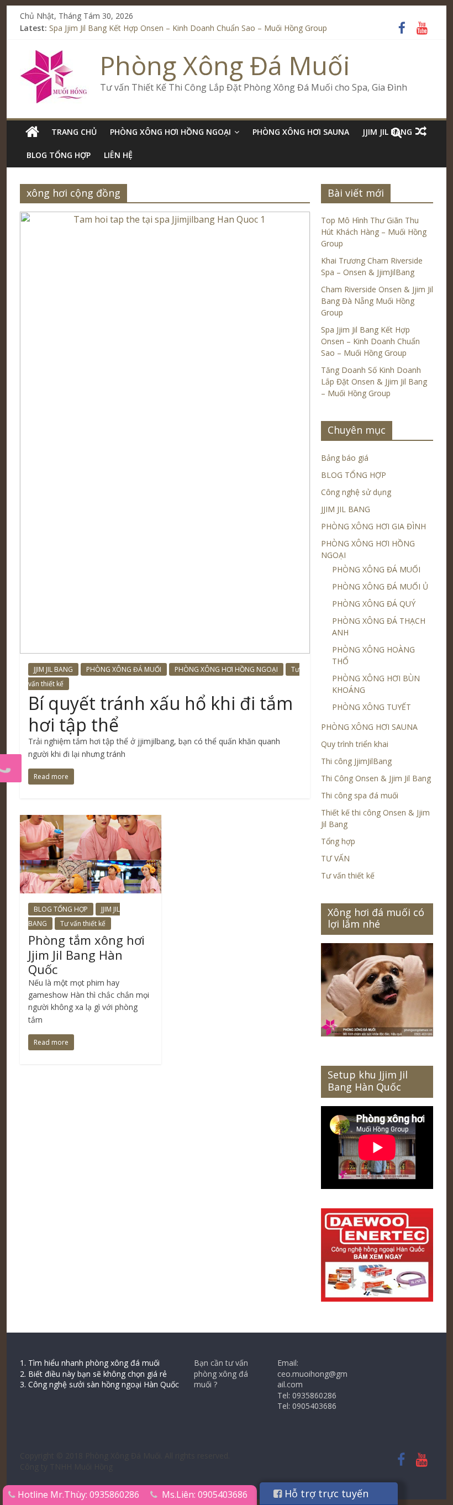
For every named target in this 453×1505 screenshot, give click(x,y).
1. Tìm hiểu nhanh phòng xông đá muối (90, 1362)
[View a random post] (421, 131)
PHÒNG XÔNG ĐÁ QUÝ (373, 603)
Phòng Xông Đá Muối (225, 65)
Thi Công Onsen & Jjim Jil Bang (376, 778)
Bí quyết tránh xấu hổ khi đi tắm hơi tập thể (160, 713)
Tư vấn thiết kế (83, 923)
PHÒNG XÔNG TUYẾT (371, 707)
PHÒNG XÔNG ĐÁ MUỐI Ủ (380, 586)
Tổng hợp (338, 841)
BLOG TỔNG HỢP (59, 155)
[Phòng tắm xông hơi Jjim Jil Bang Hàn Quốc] (90, 821)
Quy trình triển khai (354, 744)
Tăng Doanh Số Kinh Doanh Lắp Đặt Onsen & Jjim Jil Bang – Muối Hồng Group (374, 381)
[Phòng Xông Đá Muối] (54, 57)
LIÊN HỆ (118, 155)
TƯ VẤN (335, 858)
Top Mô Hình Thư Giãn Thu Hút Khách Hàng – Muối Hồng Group (373, 232)
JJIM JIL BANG (53, 669)
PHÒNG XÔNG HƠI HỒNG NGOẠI (170, 132)
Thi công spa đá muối (359, 795)
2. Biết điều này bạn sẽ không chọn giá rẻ (93, 1374)
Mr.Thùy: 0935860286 (94, 1494)
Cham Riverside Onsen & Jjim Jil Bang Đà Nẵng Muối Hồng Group (377, 301)
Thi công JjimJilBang (356, 761)
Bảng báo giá (344, 457)
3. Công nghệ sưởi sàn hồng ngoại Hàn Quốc (99, 1384)
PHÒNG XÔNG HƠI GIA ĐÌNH (373, 526)
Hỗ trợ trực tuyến (325, 1493)
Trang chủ (74, 132)
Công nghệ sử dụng (356, 492)
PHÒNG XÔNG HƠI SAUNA (300, 132)
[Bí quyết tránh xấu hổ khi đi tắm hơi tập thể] (165, 218)
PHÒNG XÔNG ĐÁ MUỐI (123, 669)
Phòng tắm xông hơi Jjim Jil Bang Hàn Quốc (86, 954)
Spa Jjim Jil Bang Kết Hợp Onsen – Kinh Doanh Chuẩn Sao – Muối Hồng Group (188, 28)
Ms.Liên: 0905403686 (204, 1494)
